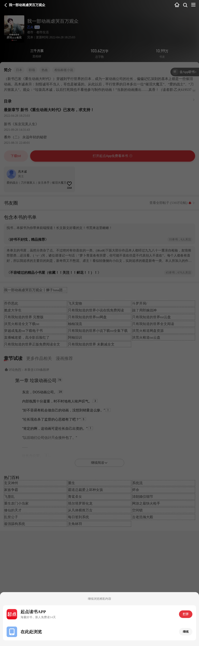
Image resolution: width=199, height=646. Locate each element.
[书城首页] (177, 5)
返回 (6, 5)
